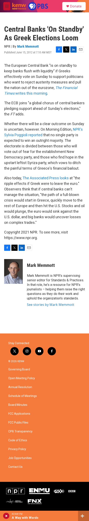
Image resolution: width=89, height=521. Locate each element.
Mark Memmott (28, 46)
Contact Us (15, 466)
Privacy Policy (17, 449)
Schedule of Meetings (22, 396)
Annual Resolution (20, 387)
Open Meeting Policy (21, 378)
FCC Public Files (18, 422)
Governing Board (19, 369)
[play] (6, 516)
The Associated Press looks (46, 178)
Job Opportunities (20, 458)
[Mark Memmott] (13, 271)
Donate (76, 6)
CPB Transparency (20, 431)
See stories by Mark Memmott (50, 304)
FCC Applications (19, 413)
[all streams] (83, 516)
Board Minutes (17, 404)
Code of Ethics (17, 440)
